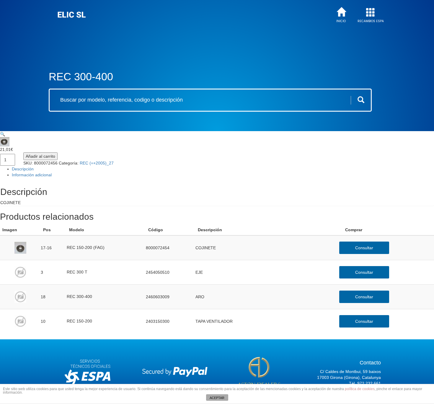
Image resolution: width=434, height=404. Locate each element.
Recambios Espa (371, 21)
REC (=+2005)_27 (97, 163)
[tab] (223, 169)
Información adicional (32, 174)
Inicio (341, 21)
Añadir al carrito (40, 156)
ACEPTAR (217, 398)
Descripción (23, 169)
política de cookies (360, 389)
